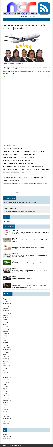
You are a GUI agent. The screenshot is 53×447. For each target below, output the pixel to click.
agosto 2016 (6, 402)
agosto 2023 (6, 317)
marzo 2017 (6, 391)
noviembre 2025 (7, 303)
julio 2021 (5, 335)
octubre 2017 (6, 379)
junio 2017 (5, 386)
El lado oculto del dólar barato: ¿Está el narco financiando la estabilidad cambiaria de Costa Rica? (30, 240)
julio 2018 (5, 367)
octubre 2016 (6, 398)
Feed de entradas (7, 436)
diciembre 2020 (6, 347)
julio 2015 (5, 425)
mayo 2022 (5, 321)
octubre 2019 (6, 360)
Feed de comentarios (8, 438)
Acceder (5, 434)
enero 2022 (5, 326)
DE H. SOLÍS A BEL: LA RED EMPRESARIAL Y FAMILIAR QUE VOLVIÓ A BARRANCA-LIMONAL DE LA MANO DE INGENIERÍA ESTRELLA (31, 233)
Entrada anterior (20, 192)
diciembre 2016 (6, 395)
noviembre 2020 (7, 349)
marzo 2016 (6, 411)
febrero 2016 (6, 413)
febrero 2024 (6, 312)
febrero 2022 (6, 324)
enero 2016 (5, 414)
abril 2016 (5, 409)
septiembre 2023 (7, 315)
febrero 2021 (6, 344)
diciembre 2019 (6, 356)
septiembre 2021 (7, 331)
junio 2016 (5, 406)
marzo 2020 (6, 353)
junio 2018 (5, 368)
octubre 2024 (6, 307)
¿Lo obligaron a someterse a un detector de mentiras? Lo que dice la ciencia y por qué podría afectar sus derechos (30, 255)
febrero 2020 (6, 354)
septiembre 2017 (7, 381)
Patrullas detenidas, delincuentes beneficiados (22, 278)
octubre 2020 (6, 351)
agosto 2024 (6, 310)
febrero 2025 (6, 305)
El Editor (12, 63)
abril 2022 (5, 322)
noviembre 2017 (7, 377)
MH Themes (20, 445)
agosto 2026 (6, 298)
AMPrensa (30, 71)
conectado (17, 211)
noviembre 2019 (7, 358)
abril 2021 (5, 340)
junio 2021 (5, 337)
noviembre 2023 (7, 314)
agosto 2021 (6, 333)
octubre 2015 (6, 420)
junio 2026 (5, 301)
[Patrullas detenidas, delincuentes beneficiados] (7, 279)
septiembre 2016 (7, 400)
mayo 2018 (5, 370)
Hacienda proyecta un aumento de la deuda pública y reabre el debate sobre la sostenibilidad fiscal (28, 248)
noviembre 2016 (7, 397)
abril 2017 (5, 390)
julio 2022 (5, 319)
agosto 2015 (6, 423)
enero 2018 (5, 376)
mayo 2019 (5, 363)
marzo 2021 (6, 342)
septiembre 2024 (7, 308)
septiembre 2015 (7, 422)
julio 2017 (5, 384)
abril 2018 (5, 372)
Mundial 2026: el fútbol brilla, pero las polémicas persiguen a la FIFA (26, 263)
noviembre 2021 (7, 328)
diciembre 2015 (6, 416)
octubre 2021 (6, 329)
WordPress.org (6, 440)
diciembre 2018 (6, 365)
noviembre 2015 (7, 418)
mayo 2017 (5, 388)
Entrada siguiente (32, 192)
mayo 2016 (5, 407)
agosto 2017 (6, 383)
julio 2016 (5, 404)
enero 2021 (5, 345)
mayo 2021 (5, 338)
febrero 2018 (6, 374)
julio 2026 (5, 299)
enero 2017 (5, 393)
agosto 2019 (6, 361)
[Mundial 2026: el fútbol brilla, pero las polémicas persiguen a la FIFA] (7, 264)
